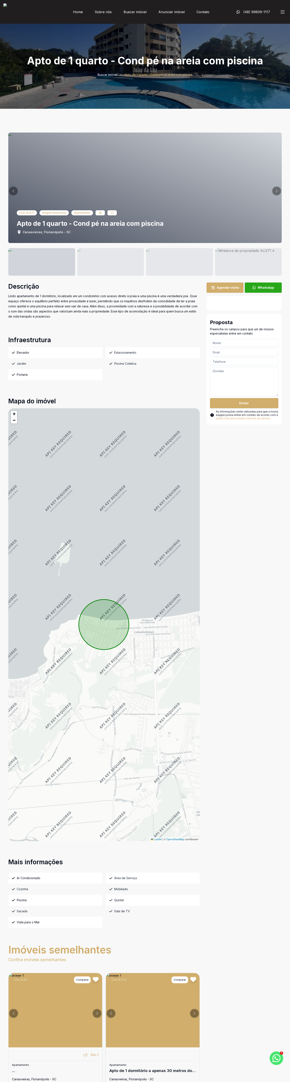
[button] (13, 191)
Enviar (244, 403)
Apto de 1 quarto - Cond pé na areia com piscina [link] (158, 74)
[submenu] (283, 12)
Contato (203, 12)
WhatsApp (266, 287)
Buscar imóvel (135, 12)
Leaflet (157, 839)
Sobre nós (103, 12)
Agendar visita (228, 287)
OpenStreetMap (175, 839)
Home (78, 12)
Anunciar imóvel (171, 12)
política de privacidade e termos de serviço (243, 418)
